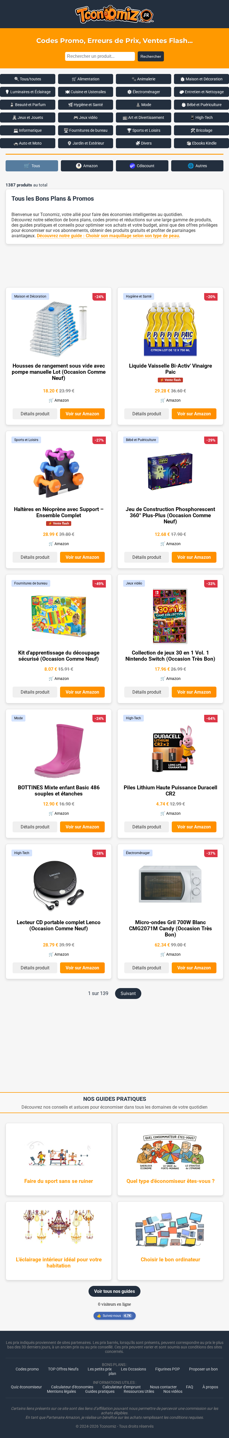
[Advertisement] (114, 265)
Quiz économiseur (26, 1387)
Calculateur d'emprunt (121, 1387)
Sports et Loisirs (26, 440)
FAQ (189, 1387)
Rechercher (150, 56)
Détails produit (35, 413)
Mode (18, 718)
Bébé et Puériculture (141, 440)
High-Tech (133, 718)
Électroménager (138, 853)
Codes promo (27, 1369)
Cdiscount (145, 166)
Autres (197, 166)
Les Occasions (133, 1369)
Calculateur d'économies (72, 1387)
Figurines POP (167, 1369)
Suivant (128, 993)
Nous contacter (163, 1387)
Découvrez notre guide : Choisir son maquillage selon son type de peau (108, 235)
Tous (32, 166)
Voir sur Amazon (82, 413)
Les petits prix (100, 1369)
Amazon (90, 166)
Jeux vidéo (134, 583)
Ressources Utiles (139, 1391)
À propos (210, 1387)
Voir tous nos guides (114, 1291)
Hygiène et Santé (138, 296)
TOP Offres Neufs (63, 1369)
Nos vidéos (172, 1391)
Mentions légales (61, 1391)
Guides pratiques (100, 1391)
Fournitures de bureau (30, 583)
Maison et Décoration (30, 296)
